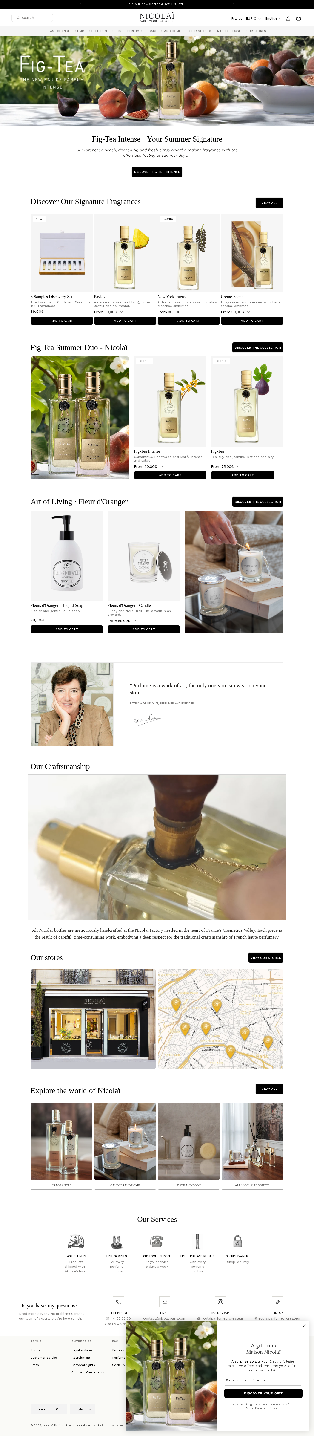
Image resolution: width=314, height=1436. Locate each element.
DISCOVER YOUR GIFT (263, 1393)
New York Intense (172, 296)
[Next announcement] (233, 4)
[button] (91, 31)
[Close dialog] (304, 1326)
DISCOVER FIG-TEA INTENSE (157, 171)
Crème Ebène (232, 296)
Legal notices (81, 1350)
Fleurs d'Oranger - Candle (129, 605)
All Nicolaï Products (252, 1185)
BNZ (100, 1425)
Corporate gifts (83, 1365)
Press (35, 1365)
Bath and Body (189, 1185)
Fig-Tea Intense (147, 451)
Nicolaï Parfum (54, 1425)
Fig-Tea (217, 451)
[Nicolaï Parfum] (157, 18)
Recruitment (80, 1357)
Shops (35, 1350)
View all (269, 202)
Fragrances (61, 1185)
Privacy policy (118, 1425)
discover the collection (258, 501)
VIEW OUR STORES (266, 957)
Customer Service (44, 1357)
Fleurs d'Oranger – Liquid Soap (57, 605)
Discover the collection (258, 347)
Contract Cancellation (88, 1372)
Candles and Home (125, 1185)
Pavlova (100, 296)
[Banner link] (157, 81)
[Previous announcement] (80, 4)
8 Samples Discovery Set (51, 296)
